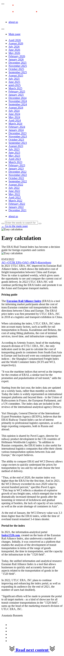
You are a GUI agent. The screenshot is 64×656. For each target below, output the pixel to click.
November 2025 (18, 65)
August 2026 (16, 43)
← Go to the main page (14, 226)
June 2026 (14, 49)
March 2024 (15, 123)
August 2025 (16, 75)
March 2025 (15, 88)
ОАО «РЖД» (30, 262)
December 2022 (17, 171)
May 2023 (14, 155)
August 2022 (16, 184)
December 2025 (17, 62)
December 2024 (17, 97)
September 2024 (18, 104)
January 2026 (16, 59)
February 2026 (17, 56)
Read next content (32, 650)
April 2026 (15, 40)
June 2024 (14, 114)
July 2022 (14, 187)
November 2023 (18, 136)
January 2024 (16, 130)
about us (13, 22)
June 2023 (14, 152)
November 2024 (18, 101)
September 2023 (18, 142)
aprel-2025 (15, 85)
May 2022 (14, 194)
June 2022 (14, 191)
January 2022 (16, 207)
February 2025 (17, 91)
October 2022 (16, 178)
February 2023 (17, 165)
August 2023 (16, 146)
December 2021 (17, 210)
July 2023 (14, 149)
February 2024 (17, 126)
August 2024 (16, 107)
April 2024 (15, 120)
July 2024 (14, 110)
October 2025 (16, 69)
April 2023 (15, 158)
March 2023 (15, 162)
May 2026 (14, 53)
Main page (14, 34)
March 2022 (15, 200)
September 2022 (18, 181)
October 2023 (16, 139)
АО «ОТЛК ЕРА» (12, 262)
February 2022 (17, 203)
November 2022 (18, 174)
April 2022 (15, 197)
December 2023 (17, 133)
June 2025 (14, 81)
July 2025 (14, 78)
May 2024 (14, 117)
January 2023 (16, 168)
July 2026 (14, 46)
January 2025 (16, 94)
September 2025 (18, 72)
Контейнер (44, 262)
